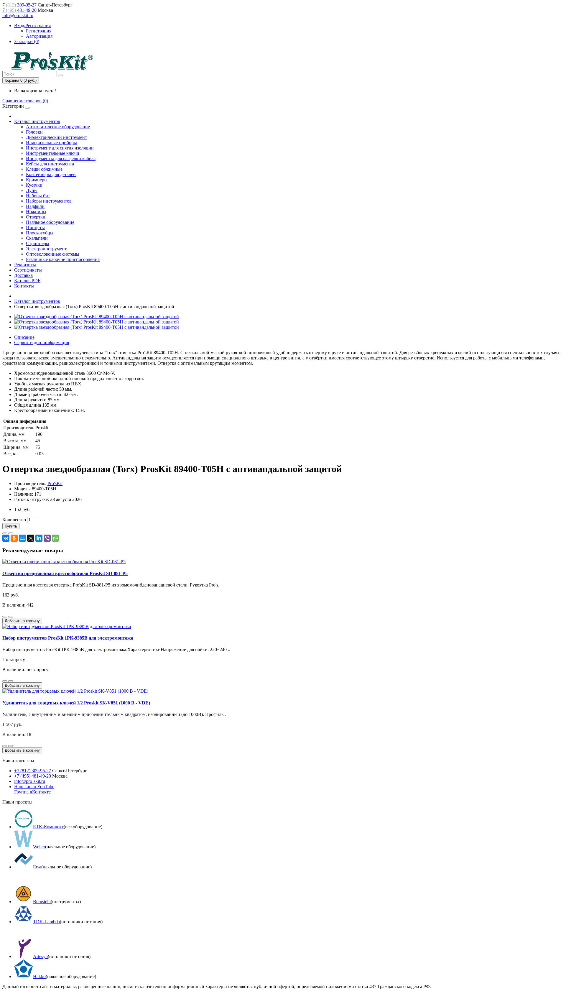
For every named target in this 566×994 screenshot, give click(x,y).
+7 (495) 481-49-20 (33, 775)
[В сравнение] (10, 533)
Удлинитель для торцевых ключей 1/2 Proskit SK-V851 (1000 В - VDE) (76, 702)
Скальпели (37, 238)
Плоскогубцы (39, 232)
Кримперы (36, 179)
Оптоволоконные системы (52, 254)
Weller (39, 846)
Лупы (31, 190)
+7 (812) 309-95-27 (32, 770)
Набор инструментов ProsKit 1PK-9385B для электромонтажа (67, 637)
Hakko (39, 976)
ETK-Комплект (48, 826)
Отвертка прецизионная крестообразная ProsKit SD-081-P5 (65, 573)
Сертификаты (28, 269)
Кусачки (34, 185)
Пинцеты (35, 227)
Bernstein (42, 901)
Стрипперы (37, 243)
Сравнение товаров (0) (25, 100)
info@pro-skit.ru (17, 15)
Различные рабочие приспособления (63, 259)
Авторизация (39, 36)
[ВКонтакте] (5, 538)
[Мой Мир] (22, 538)
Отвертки (35, 216)
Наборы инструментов (49, 200)
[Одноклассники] (14, 538)
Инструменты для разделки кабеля (61, 158)
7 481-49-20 (19, 10)
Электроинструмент (46, 248)
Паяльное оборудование (50, 222)
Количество (14, 519)
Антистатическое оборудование (58, 126)
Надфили (35, 206)
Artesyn (40, 956)
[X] (30, 538)
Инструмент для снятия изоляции (60, 147)
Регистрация (38, 30)
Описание (24, 337)
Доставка (23, 275)
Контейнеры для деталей (51, 174)
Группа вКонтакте (32, 791)
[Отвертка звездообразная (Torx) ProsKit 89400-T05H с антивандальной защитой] (96, 316)
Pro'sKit (54, 483)
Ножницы (36, 211)
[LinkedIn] (38, 538)
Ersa (37, 866)
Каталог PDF (27, 280)
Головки (34, 131)
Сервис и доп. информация (41, 342)
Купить (11, 526)
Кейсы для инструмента (50, 163)
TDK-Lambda (46, 921)
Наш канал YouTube (34, 786)
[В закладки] (4, 533)
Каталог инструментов (37, 121)
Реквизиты (25, 264)
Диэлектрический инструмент (56, 137)
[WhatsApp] (55, 538)
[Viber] (47, 538)
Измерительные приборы (51, 142)
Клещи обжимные (44, 169)
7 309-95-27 (19, 4)
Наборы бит (38, 195)
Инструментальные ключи (52, 153)
